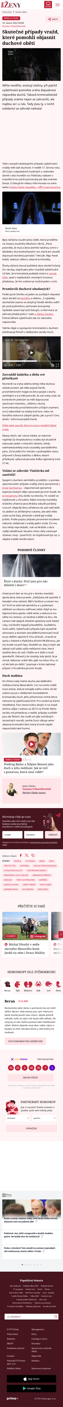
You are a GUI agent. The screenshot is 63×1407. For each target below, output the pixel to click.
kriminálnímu (10, 495)
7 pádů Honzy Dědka (19, 1296)
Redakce (35, 1360)
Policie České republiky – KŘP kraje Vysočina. (35, 187)
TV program (18, 1289)
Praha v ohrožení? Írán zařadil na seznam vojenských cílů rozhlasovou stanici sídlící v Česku (29, 1249)
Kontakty (35, 1343)
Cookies (10, 1356)
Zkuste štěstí (30, 1077)
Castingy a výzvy (39, 1338)
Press (34, 1334)
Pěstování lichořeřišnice (22, 1303)
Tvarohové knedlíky (15, 1306)
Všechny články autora (34, 792)
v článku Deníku (44, 314)
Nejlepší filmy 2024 (30, 1286)
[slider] (31, 361)
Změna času (30, 1289)
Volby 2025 (34, 1296)
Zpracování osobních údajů (41, 1350)
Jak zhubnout (15, 1286)
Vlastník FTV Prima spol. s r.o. (16, 1362)
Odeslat (52, 834)
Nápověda (36, 1356)
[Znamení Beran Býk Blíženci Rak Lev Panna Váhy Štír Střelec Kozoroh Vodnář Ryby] (33, 834)
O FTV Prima (13, 1329)
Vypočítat (31, 1128)
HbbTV (10, 1343)
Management (37, 1329)
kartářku (25, 298)
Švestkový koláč (49, 1306)
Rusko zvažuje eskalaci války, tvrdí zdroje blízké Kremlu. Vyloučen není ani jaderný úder (31, 1220)
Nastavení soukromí (41, 1368)
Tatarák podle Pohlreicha (26, 1299)
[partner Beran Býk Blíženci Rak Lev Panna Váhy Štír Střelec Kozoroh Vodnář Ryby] (44, 1118)
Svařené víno (46, 1296)
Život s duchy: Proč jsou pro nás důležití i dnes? (25, 583)
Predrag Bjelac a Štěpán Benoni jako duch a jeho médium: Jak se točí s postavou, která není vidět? (29, 768)
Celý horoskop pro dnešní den (25, 1041)
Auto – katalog (48, 1293)
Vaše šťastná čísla (45, 1059)
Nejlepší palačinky (33, 1306)
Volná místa (12, 1334)
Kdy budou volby (16, 1293)
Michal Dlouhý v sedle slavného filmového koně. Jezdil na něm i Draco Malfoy (25, 948)
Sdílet (51, 20)
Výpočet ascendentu (42, 1303)
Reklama (11, 1338)
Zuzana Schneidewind (13, 26)
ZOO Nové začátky (32, 1293)
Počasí (47, 1289)
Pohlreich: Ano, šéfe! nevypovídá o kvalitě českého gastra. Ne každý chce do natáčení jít (28, 1235)
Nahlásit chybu (14, 1368)
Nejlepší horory (47, 1286)
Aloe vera (43, 1299)
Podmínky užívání (15, 1348)
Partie (39, 1289)
